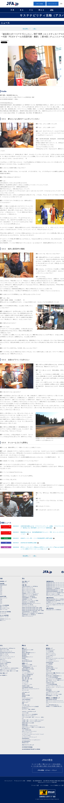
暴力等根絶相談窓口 (26, 741)
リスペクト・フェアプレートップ (29, 711)
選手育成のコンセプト (50, 649)
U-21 (1, 587)
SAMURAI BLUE (3, 585)
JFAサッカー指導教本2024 (27, 674)
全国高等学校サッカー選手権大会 (53, 588)
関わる (42, 10)
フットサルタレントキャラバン (52, 661)
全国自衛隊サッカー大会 (27, 599)
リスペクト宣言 (25, 713)
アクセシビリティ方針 (19, 780)
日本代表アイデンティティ (5, 619)
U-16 (1, 593)
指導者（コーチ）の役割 (27, 664)
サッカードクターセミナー (27, 698)
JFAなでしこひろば (4, 653)
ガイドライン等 (25, 690)
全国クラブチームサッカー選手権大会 (30, 594)
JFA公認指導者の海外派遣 (27, 687)
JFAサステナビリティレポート (52, 692)
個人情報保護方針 (37, 780)
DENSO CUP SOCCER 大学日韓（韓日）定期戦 (32, 607)
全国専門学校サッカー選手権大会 (29, 614)
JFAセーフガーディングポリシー (29, 715)
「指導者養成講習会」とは (27, 667)
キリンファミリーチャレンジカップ (7, 656)
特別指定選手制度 (49, 662)
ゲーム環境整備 (49, 663)
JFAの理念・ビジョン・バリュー (47, 770)
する (31, 10)
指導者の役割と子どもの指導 (28, 722)
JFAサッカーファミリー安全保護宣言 (53, 678)
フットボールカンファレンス (28, 673)
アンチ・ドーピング (26, 700)
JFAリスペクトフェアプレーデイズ (29, 731)
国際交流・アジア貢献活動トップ (53, 697)
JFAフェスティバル (4, 666)
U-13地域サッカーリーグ (51, 602)
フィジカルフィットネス (27, 684)
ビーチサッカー (3, 613)
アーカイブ (34, 785)
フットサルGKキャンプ (51, 659)
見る (22, 10)
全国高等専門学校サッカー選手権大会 (30, 611)
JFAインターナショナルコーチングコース (30, 688)
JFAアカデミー (49, 665)
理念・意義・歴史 (25, 677)
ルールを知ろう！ (3, 675)
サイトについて (8, 780)
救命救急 (24, 696)
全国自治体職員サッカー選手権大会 (29, 597)
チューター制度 (25, 681)
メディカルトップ (25, 692)
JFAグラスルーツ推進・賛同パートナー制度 (9, 671)
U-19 (1, 589)
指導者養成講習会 (25, 670)
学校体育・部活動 (3, 663)
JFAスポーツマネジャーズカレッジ (53, 685)
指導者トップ (25, 663)
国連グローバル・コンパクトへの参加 (54, 694)
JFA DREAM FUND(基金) (27, 747)
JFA (47, 645)
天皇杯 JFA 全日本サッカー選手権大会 (30, 586)
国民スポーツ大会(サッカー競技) (29, 592)
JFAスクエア (2, 659)
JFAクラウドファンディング (28, 744)
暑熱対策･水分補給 (26, 695)
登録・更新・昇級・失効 (27, 678)
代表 (13, 10)
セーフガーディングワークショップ (29, 737)
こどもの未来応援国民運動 (51, 684)
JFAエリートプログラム (51, 654)
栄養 (23, 703)
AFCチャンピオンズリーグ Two (28, 590)
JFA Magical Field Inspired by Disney (7, 652)
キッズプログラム (3, 661)
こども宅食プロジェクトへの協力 (53, 691)
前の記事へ (26, 28)
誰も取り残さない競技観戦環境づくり (54, 675)
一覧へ (34, 28)
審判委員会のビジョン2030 (27, 649)
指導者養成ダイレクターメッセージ (29, 666)
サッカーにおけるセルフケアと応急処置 (30, 706)
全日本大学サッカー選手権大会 (28, 602)
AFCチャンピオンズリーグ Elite (28, 589)
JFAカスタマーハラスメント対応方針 (47, 782)
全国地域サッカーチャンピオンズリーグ (30, 593)
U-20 (1, 599)
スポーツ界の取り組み (26, 730)
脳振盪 (23, 693)
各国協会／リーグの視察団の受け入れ (54, 706)
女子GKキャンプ (49, 656)
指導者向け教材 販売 (26, 676)
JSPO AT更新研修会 (26, 699)
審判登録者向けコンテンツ (27, 656)
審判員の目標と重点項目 (27, 661)
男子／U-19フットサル (4, 608)
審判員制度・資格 (25, 654)
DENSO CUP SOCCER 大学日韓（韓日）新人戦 (32, 609)
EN (61, 4)
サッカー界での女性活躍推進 (52, 677)
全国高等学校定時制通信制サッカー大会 (54, 591)
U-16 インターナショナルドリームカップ (54, 595)
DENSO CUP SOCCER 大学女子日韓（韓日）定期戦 (33, 610)
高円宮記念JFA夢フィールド (52, 668)
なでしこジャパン (3, 597)
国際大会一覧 (25, 582)
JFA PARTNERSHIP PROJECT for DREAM (31, 749)
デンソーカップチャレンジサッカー (29, 606)
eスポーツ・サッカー (4, 616)
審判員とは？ (25, 651)
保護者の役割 (25, 724)
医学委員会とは (25, 708)
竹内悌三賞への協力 (50, 683)
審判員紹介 (24, 655)
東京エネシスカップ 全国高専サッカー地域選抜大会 (32, 613)
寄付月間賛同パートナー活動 (52, 695)
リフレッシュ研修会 (26, 671)
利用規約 (29, 780)
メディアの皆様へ (44, 785)
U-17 (1, 591)
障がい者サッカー (3, 665)
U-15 (1, 594)
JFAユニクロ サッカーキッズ (6, 651)
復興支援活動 (49, 690)
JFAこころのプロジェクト (51, 681)
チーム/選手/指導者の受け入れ (52, 705)
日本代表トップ (3, 581)
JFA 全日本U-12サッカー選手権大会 (53, 609)
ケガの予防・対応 (25, 705)
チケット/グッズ (52, 3)
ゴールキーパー (25, 683)
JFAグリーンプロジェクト (51, 674)
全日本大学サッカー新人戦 (27, 604)
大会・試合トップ (25, 581)
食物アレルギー (25, 702)
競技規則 (24, 658)
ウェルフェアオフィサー (27, 732)
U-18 (1, 590)
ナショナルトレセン (50, 652)
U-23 (1, 586)
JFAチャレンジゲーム (4, 655)
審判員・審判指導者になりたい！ (29, 652)
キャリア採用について (56, 785)
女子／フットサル (3, 609)
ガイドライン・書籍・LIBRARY (28, 709)
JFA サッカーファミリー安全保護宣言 (30, 714)
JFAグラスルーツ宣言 (4, 649)
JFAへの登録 (39, 3)
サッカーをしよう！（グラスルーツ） (8, 648)
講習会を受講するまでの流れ (28, 669)
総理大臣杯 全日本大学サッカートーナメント (31, 603)
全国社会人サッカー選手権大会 (28, 596)
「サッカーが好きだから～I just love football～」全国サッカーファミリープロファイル (10, 668)
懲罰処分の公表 (25, 742)
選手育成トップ (49, 648)
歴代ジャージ (3, 620)
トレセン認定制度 (49, 651)
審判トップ (24, 648)
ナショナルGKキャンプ (51, 655)
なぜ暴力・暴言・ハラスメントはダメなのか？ (31, 721)
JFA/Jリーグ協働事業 (50, 669)
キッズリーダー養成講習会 (5, 662)
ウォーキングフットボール (5, 658)
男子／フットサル (3, 606)
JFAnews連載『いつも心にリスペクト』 (30, 725)
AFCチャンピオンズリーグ (27, 587)
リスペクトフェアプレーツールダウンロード (31, 739)
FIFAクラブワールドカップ (27, 616)
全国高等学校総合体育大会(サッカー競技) (54, 589)
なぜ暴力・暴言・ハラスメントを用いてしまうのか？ (33, 720)
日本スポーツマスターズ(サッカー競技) (30, 600)
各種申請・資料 (25, 680)
